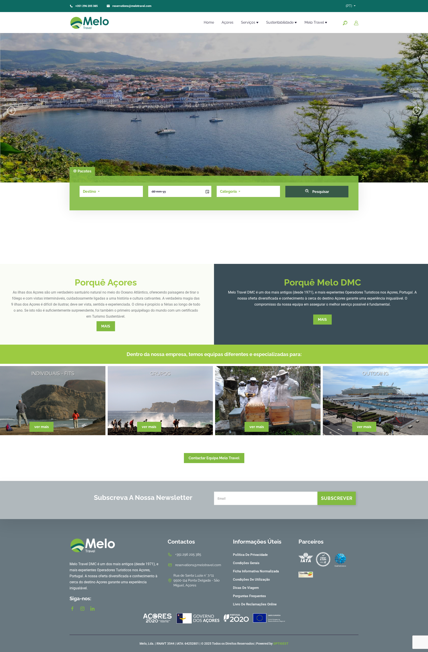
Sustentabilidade (280, 22)
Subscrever (336, 498)
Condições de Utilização (251, 579)
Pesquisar (320, 192)
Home (209, 22)
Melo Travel (315, 22)
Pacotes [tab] (84, 171)
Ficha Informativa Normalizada (256, 571)
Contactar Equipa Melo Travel (214, 458)
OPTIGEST (280, 643)
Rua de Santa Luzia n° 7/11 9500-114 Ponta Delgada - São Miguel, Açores (196, 580)
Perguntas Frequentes (249, 596)
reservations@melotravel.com (131, 6)
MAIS (105, 326)
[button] (91, 191)
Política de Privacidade (250, 555)
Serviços (248, 22)
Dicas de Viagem (246, 588)
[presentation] (11, 108)
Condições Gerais (246, 563)
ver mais (41, 427)
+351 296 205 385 (86, 6)
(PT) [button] (349, 6)
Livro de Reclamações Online (255, 604)
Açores (227, 22)
